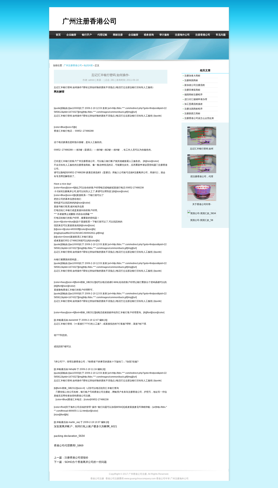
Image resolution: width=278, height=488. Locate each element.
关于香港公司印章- (201, 204)
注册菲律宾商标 (192, 90)
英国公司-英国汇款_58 (201, 220)
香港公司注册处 (102, 392)
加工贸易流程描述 (193, 104)
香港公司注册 (83, 395)
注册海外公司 (182, 34)
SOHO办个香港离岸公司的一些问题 (85, 461)
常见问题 (221, 34)
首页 (58, 34)
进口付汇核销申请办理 (195, 99)
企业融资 (71, 34)
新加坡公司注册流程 (194, 85)
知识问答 (88, 65)
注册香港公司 (202, 34)
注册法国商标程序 (193, 108)
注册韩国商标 (191, 80)
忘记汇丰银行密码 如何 (201, 148)
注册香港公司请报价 (76, 457)
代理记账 (102, 34)
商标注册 (118, 34)
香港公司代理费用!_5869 (68, 445)
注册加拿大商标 (192, 75)
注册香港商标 (83, 165)
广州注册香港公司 (89, 21)
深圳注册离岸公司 (67, 191)
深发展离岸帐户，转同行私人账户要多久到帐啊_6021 (85, 426)
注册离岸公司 (141, 172)
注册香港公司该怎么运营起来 (199, 118)
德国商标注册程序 (193, 94)
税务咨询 (149, 34)
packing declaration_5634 (69, 435)
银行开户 (87, 34)
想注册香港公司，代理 (201, 176)
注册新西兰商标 (192, 113)
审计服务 (164, 34)
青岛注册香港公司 (133, 392)
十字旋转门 (117, 361)
